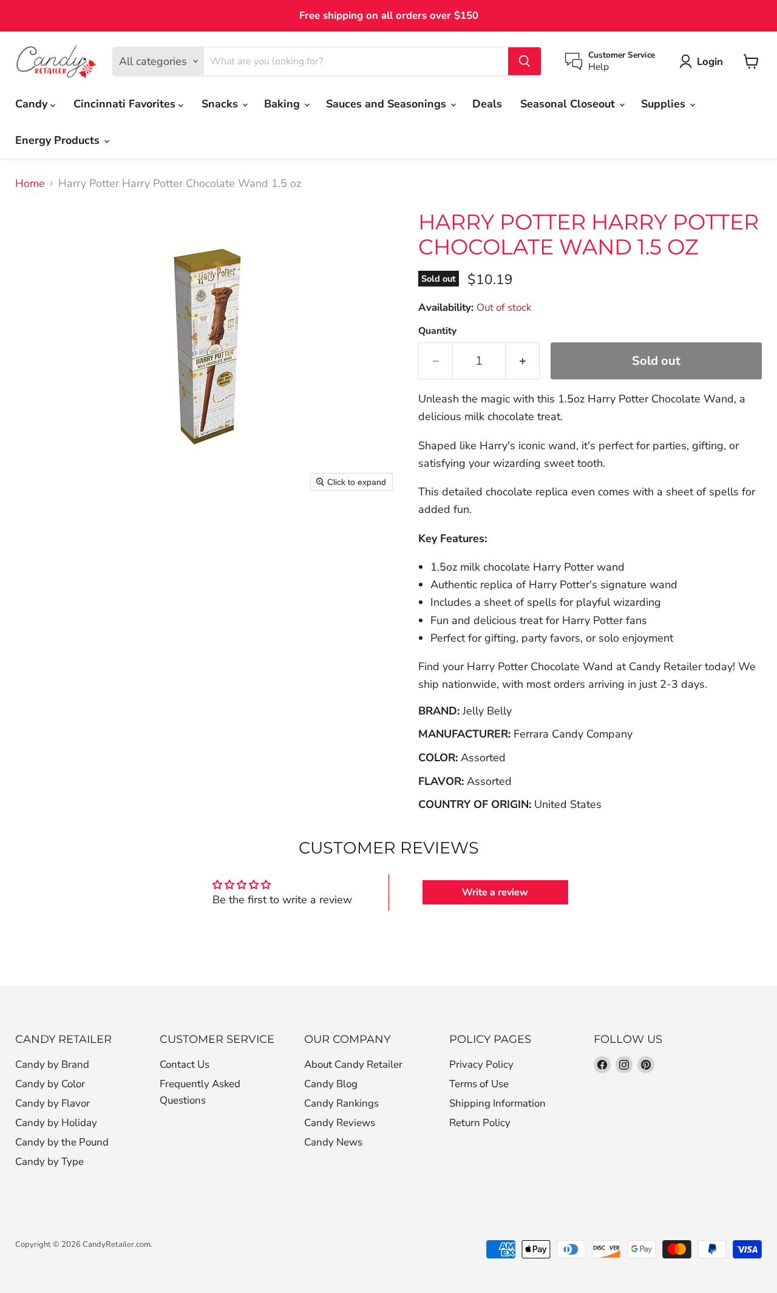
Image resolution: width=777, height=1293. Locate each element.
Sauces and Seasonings (387, 104)
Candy (32, 104)
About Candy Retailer (353, 1064)
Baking (283, 104)
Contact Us (184, 1064)
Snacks (221, 104)
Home (30, 183)
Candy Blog (331, 1084)
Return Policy (480, 1123)
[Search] (524, 61)
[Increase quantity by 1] (523, 360)
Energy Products (59, 140)
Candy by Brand (52, 1064)
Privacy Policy (481, 1064)
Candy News (333, 1142)
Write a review (495, 892)
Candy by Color (50, 1084)
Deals (487, 104)
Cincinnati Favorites (125, 104)
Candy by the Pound (62, 1142)
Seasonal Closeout (569, 104)
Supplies (664, 104)
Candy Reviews (339, 1123)
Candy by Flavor (52, 1103)
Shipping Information (497, 1103)
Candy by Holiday (56, 1123)
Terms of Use (479, 1084)
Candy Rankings (341, 1103)
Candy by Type (49, 1162)
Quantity (437, 330)
